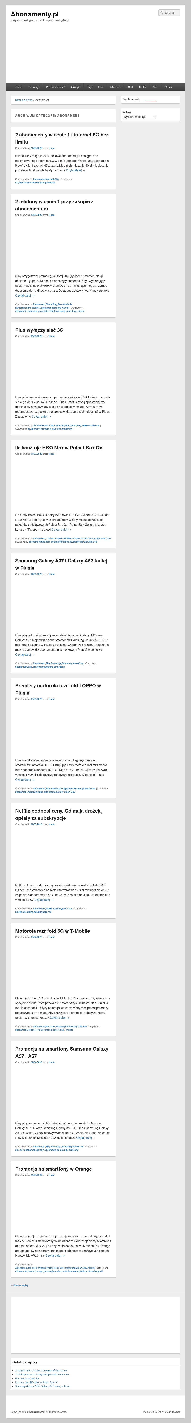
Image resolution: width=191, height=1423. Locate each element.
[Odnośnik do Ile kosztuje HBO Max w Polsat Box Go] (63, 510)
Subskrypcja (60, 908)
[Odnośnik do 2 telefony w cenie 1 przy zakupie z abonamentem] (63, 271)
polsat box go (65, 541)
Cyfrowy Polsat (54, 538)
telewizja (88, 541)
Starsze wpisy (19, 1285)
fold (30, 1029)
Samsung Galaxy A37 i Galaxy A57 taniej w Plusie (42, 1386)
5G (16, 182)
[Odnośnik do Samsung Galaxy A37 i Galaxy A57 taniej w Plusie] (63, 630)
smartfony (71, 311)
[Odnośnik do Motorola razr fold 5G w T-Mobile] (63, 993)
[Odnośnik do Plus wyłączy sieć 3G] (63, 392)
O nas (168, 87)
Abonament (39, 179)
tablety (83, 1271)
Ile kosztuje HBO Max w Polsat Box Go (59, 447)
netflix (18, 912)
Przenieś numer (55, 87)
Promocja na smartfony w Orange (53, 1168)
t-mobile (69, 1029)
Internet (50, 179)
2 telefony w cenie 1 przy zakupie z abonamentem (42, 1374)
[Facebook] (177, 1402)
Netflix (142, 87)
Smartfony (55, 307)
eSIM (130, 87)
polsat (54, 541)
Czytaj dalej (75, 170)
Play (89, 87)
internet (35, 182)
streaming (27, 912)
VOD (155, 87)
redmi (52, 311)
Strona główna (23, 100)
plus (54, 428)
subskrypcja (40, 912)
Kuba (51, 148)
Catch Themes (172, 1411)
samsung (60, 311)
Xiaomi (65, 307)
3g (29, 428)
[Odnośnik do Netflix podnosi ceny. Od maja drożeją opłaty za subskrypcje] (63, 880)
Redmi (35, 307)
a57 (22, 1150)
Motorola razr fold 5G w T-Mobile (52, 930)
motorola (32, 791)
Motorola (57, 788)
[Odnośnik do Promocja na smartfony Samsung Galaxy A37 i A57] (63, 1118)
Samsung (45, 307)
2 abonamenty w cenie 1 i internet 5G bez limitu (41, 1370)
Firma (49, 304)
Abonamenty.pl (35, 14)
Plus (100, 87)
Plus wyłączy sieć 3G (39, 329)
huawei (31, 1271)
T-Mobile (115, 87)
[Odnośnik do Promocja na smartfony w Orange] (63, 1231)
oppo (40, 791)
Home (18, 87)
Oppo (65, 788)
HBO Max (67, 538)
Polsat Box (79, 538)
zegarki (99, 1271)
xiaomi (80, 311)
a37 (17, 1150)
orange (39, 1271)
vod (95, 541)
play (42, 182)
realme (28, 307)
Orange (75, 87)
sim (59, 428)
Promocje (34, 87)
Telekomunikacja (91, 425)
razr (61, 791)
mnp (30, 311)
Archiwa (127, 112)
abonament (25, 182)
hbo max (45, 541)
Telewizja (101, 538)
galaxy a (41, 1150)
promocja (50, 182)
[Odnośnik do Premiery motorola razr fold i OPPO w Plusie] (63, 755)
